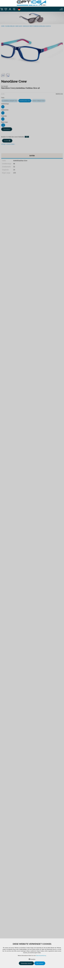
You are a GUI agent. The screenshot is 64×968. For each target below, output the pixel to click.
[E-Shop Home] (31, 3)
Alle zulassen (39, 963)
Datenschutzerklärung (41, 955)
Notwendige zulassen (26, 963)
